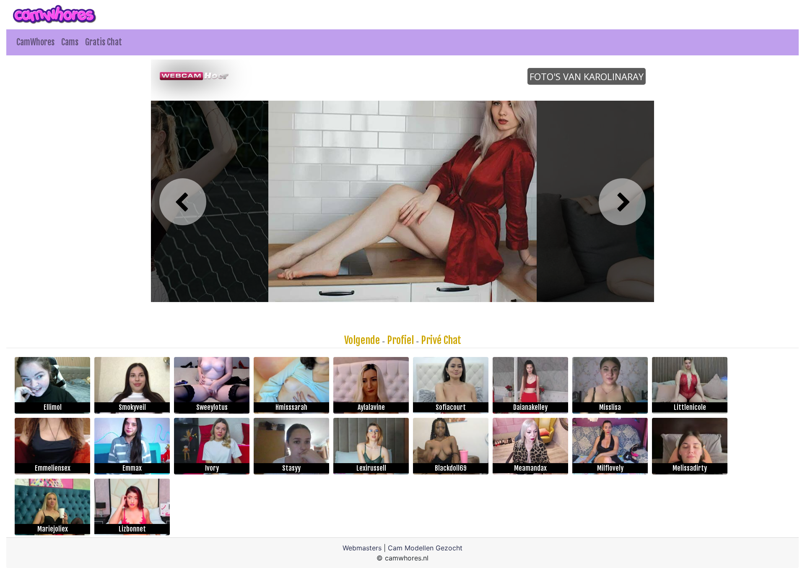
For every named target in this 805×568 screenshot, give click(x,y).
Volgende (362, 340)
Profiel (400, 340)
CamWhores (35, 42)
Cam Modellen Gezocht (425, 548)
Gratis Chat (103, 42)
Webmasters (362, 548)
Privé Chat (441, 340)
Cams (69, 42)
